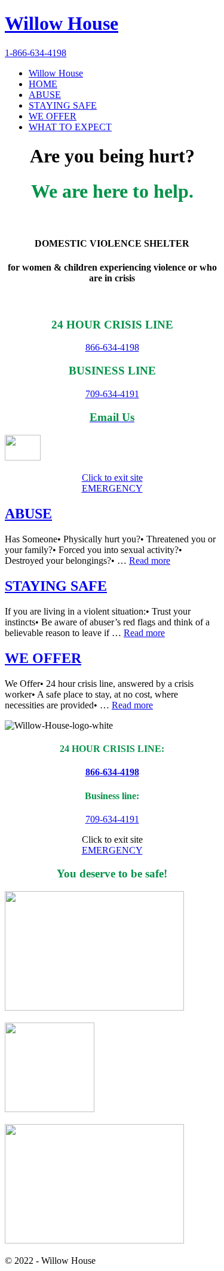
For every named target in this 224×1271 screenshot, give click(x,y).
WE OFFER (43, 658)
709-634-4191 (112, 394)
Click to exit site (112, 477)
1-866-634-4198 (35, 53)
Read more (149, 560)
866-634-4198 (112, 347)
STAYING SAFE (56, 586)
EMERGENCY (112, 488)
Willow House (61, 23)
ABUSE (28, 513)
